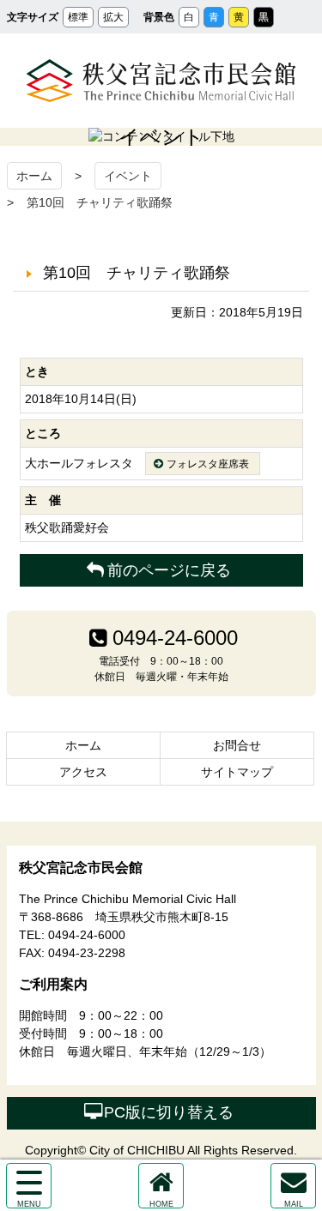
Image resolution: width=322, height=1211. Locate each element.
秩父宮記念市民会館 (161, 80)
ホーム (34, 176)
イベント (128, 176)
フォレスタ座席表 (208, 464)
